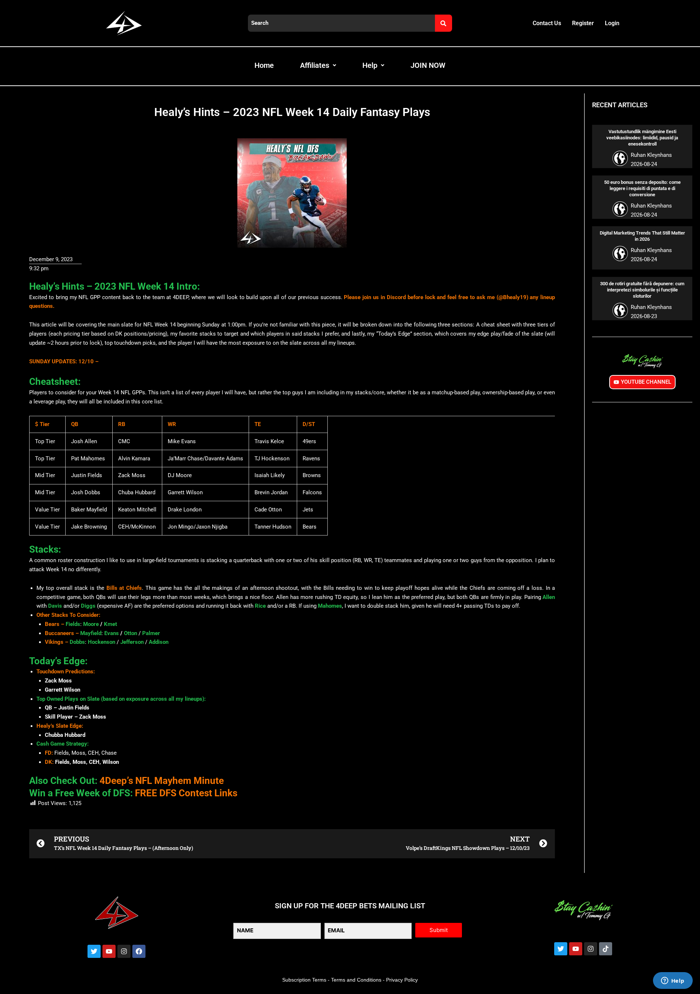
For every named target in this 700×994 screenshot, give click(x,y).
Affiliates (314, 65)
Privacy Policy (402, 980)
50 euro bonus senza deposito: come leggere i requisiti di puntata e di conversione (642, 188)
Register (583, 23)
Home (264, 65)
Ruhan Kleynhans (651, 155)
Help (369, 65)
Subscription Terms (304, 980)
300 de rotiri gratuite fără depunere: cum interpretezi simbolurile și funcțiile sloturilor (642, 290)
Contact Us (547, 23)
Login (612, 23)
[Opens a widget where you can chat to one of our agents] (673, 981)
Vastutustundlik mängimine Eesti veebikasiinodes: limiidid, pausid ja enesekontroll (642, 138)
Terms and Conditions (356, 980)
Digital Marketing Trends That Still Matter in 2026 (642, 236)
